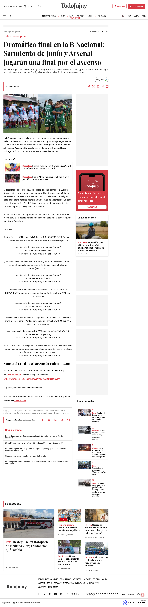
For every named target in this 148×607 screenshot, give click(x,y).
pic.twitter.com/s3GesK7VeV (38, 250)
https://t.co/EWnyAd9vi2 (58, 331)
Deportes (16, 32)
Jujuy (62, 16)
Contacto (131, 594)
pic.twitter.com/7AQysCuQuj (38, 334)
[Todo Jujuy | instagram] (44, 594)
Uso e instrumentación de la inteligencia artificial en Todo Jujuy (102, 594)
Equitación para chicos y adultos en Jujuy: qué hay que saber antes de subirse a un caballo (35, 449)
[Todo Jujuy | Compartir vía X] (93, 86)
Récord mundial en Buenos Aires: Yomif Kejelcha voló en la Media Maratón (34, 437)
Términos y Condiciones (75, 594)
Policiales (102, 16)
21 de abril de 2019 (51, 253)
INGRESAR (121, 6)
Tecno (49, 583)
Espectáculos (81, 583)
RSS (123, 594)
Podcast (58, 583)
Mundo (91, 16)
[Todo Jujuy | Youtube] (55, 594)
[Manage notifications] (142, 595)
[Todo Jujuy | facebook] (39, 594)
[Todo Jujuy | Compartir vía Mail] (107, 86)
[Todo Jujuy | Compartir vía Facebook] (89, 86)
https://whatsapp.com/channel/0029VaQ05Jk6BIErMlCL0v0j (32, 379)
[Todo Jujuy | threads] (61, 594)
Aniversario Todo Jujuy (48, 587)
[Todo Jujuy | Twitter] (49, 594)
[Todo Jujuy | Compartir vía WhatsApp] (98, 86)
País (71, 16)
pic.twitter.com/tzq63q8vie (37, 306)
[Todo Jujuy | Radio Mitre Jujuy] (136, 16)
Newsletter (75, 18)
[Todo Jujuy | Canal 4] (123, 16)
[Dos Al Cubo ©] (134, 604)
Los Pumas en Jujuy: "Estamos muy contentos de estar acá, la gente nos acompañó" (36, 462)
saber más (92, 207)
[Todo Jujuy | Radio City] (129, 16)
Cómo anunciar (139, 594)
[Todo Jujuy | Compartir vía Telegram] (102, 86)
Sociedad (41, 583)
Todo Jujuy (7, 32)
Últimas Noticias (49, 16)
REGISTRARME (138, 6)
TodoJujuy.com (14, 374)
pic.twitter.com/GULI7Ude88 (42, 352)
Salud (104, 579)
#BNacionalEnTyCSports (30, 237)
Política (80, 16)
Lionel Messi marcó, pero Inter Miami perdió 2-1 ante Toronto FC (34, 443)
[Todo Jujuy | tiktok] (67, 594)
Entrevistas (68, 583)
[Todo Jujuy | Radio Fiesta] (144, 16)
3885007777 (20, 400)
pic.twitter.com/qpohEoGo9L (38, 278)
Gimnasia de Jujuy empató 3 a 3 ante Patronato (25, 456)
